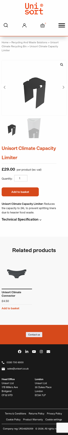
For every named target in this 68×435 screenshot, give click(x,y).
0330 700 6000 (15, 362)
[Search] (6, 25)
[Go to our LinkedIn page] (27, 351)
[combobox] (6, 25)
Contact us (34, 334)
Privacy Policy (54, 413)
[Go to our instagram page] (41, 351)
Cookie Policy (13, 419)
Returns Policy (36, 413)
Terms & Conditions (15, 413)
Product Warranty (33, 419)
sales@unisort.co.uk (18, 368)
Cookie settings (53, 419)
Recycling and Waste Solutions (29, 42)
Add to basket (20, 191)
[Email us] (48, 351)
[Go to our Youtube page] (34, 351)
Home (5, 42)
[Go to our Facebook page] (19, 351)
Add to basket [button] (10, 308)
